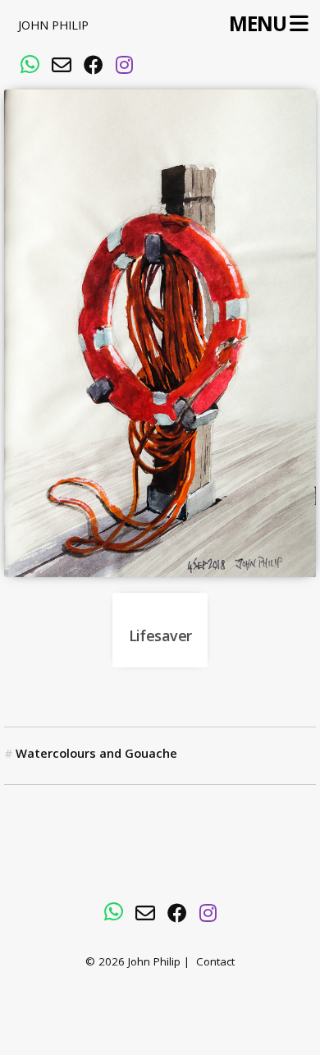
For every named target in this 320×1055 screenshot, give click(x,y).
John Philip (53, 27)
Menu (257, 25)
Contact (215, 963)
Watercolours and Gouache (96, 755)
